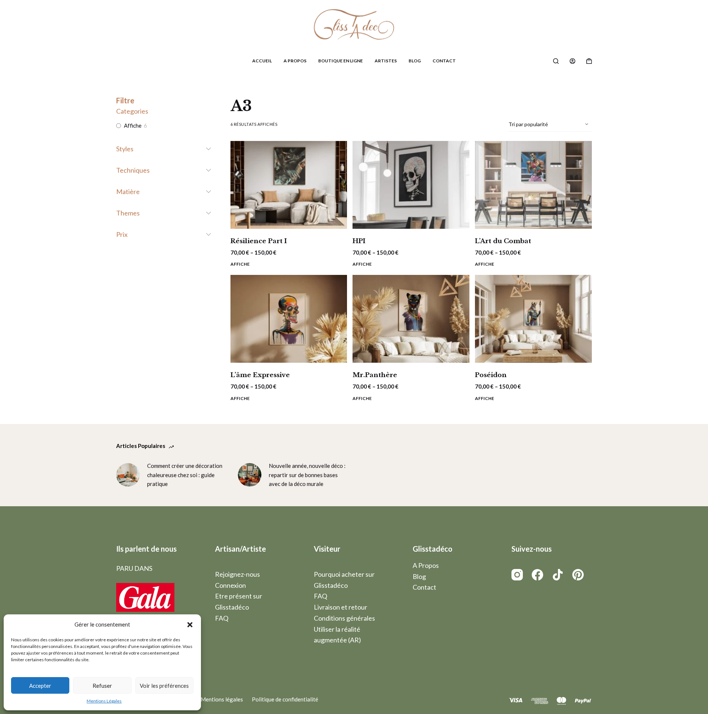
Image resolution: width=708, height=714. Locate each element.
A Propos (295, 60)
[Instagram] (517, 574)
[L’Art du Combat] (533, 185)
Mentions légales (222, 699)
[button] (190, 624)
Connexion (230, 585)
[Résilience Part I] (288, 185)
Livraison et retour (340, 607)
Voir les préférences (164, 685)
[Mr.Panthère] (411, 319)
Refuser (102, 685)
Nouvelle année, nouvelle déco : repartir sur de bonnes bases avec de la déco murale (307, 474)
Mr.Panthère (375, 375)
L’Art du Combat (503, 241)
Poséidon (491, 375)
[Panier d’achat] (589, 61)
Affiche (240, 264)
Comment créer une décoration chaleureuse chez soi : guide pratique (184, 474)
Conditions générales (344, 618)
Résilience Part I (258, 241)
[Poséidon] (533, 319)
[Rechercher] (556, 61)
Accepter (40, 685)
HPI (359, 241)
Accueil (262, 60)
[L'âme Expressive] (288, 319)
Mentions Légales (104, 701)
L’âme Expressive (260, 375)
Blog (415, 60)
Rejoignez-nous (237, 574)
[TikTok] (557, 574)
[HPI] (411, 185)
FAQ (221, 618)
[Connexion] (572, 61)
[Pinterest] (578, 574)
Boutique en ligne (340, 60)
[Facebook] (537, 574)
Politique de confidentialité (285, 699)
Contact (444, 60)
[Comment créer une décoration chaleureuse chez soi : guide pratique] (128, 475)
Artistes (386, 60)
